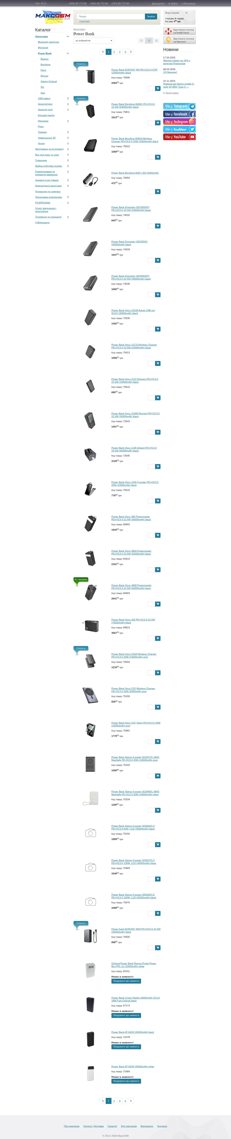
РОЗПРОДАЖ (42, 202)
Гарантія (112, 1126)
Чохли (41, 143)
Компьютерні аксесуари (48, 185)
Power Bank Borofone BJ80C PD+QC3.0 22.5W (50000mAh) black (133, 105)
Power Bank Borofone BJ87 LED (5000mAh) (135, 173)
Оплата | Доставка (93, 1126)
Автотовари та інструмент (49, 149)
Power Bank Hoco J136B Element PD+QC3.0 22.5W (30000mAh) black (135, 415)
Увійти (174, 3)
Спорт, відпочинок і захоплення (45, 209)
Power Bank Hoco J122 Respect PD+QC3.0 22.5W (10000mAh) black (134, 380)
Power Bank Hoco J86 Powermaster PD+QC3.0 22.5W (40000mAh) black (131, 518)
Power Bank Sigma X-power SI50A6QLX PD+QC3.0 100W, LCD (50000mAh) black (133, 896)
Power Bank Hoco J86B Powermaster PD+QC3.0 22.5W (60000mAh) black (131, 587)
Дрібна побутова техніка (48, 166)
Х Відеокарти (42, 222)
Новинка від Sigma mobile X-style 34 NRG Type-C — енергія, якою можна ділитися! (178, 88)
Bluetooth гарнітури (48, 42)
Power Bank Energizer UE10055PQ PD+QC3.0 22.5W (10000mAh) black (131, 208)
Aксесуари (41, 36)
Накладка (43, 121)
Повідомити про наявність (126, 981)
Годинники (41, 160)
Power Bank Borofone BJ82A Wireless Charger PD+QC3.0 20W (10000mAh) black (134, 140)
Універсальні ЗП (47, 137)
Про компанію (71, 1126)
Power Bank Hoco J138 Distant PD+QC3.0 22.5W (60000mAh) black (134, 449)
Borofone (45, 64)
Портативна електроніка (48, 197)
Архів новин (172, 92)
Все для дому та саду (47, 154)
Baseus (45, 59)
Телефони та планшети (48, 217)
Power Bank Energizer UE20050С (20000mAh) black (129, 243)
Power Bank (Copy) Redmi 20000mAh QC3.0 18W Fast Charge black (135, 999)
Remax (44, 75)
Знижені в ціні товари (47, 180)
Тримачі (42, 132)
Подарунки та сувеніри (47, 191)
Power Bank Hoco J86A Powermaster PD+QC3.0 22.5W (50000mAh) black (131, 552)
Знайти (151, 16)
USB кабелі (44, 98)
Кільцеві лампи (46, 115)
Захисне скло (45, 109)
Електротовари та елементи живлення (46, 173)
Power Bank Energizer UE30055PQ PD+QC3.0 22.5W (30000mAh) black (131, 277)
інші (43, 92)
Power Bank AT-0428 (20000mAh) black (132, 1032)
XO (42, 87)
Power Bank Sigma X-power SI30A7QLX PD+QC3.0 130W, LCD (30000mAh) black (133, 862)
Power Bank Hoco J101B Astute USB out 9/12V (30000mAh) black (133, 312)
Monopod (43, 47)
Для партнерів (129, 1126)
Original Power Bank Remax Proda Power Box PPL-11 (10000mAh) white (133, 965)
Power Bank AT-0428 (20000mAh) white (132, 1066)
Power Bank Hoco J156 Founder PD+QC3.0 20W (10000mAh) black (134, 483)
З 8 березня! (170, 72)
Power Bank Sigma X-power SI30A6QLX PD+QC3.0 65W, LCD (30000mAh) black (133, 827)
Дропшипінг (158, 3)
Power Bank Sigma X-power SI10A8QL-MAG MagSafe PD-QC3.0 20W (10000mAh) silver (135, 793)
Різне (41, 126)
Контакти (162, 1126)
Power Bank (45, 53)
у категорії (84, 21)
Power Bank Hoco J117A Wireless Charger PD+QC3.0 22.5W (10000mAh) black (134, 346)
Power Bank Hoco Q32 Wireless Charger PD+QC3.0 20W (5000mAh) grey (133, 690)
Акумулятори (45, 104)
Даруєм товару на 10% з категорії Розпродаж (176, 62)
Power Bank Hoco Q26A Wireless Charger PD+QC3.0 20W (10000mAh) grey (133, 655)
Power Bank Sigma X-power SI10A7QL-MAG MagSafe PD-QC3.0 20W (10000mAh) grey (135, 758)
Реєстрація (189, 3)
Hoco (43, 70)
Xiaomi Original (49, 81)
